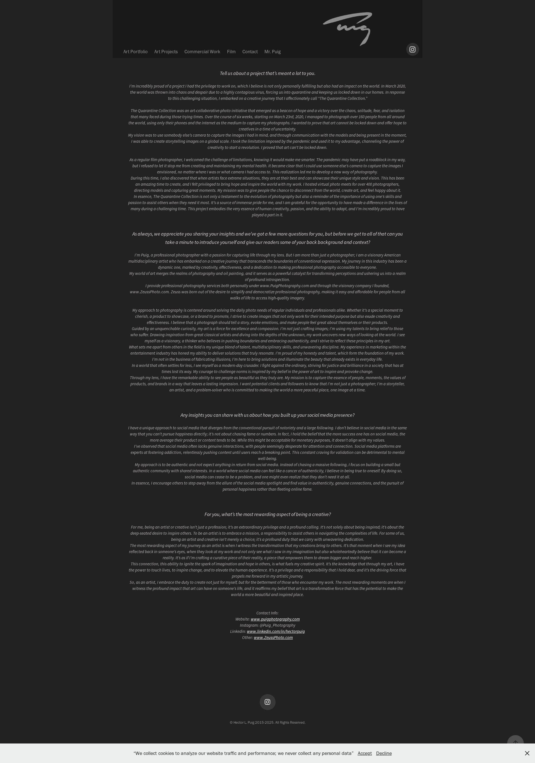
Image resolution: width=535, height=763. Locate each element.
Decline (384, 753)
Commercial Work (202, 51)
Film (231, 51)
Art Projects (166, 51)
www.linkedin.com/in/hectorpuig (276, 631)
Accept (365, 753)
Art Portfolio (135, 51)
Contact (250, 51)
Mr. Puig (272, 51)
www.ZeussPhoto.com (273, 637)
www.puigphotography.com (275, 619)
